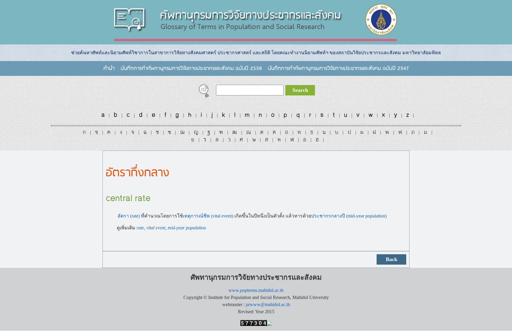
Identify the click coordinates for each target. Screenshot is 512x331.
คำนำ (109, 68)
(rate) (135, 215)
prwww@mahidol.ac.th (268, 304)
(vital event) (221, 215)
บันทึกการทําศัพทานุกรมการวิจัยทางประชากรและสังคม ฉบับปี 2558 (191, 68)
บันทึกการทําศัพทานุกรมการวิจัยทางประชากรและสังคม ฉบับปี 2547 (338, 68)
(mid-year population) (366, 215)
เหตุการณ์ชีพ (196, 215)
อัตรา (123, 215)
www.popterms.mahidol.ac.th (256, 290)
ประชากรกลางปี (328, 215)
